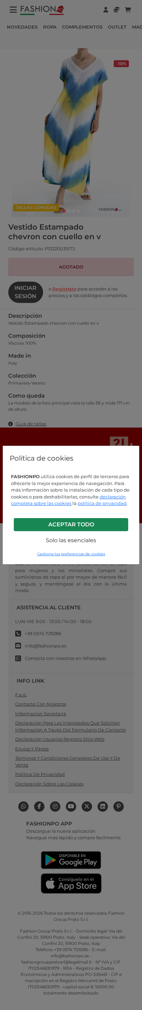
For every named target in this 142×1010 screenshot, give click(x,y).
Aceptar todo (71, 524)
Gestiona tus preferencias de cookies (71, 554)
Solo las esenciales (71, 540)
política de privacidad (102, 503)
